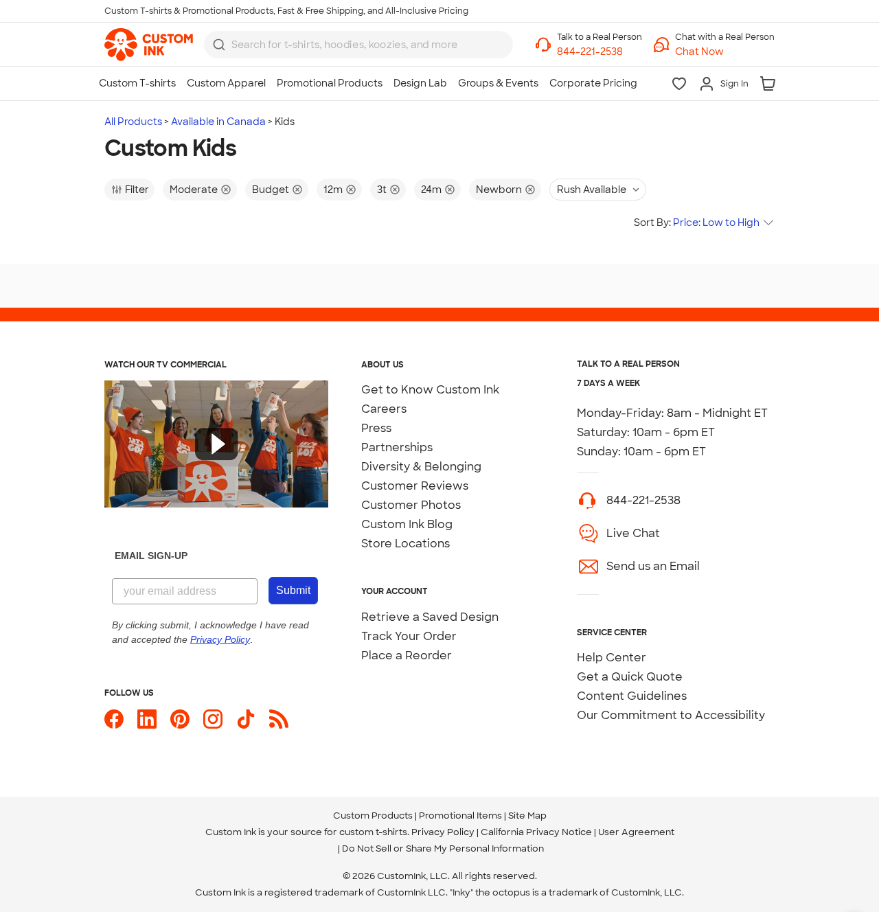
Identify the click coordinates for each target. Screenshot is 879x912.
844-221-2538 (643, 500)
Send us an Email (653, 566)
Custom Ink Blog (407, 524)
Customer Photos (411, 505)
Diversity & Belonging (421, 466)
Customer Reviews (414, 486)
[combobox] (358, 44)
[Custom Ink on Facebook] (114, 719)
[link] (148, 44)
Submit (293, 590)
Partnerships (397, 447)
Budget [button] (270, 189)
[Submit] (219, 44)
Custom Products (373, 815)
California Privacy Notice (536, 832)
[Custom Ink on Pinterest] (180, 719)
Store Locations (405, 543)
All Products (133, 121)
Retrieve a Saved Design (430, 617)
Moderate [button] (194, 189)
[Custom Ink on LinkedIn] (147, 719)
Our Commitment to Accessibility (671, 715)
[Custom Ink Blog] (278, 719)
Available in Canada (218, 121)
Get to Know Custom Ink (430, 390)
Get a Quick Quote (630, 677)
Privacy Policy (443, 832)
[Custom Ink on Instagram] (212, 719)
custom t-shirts (373, 832)
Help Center (611, 657)
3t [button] (382, 189)
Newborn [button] (499, 189)
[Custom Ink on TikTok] (245, 719)
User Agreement (636, 832)
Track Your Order (409, 636)
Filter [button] (137, 189)
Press (376, 428)
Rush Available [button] (591, 189)
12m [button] (333, 189)
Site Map (527, 815)
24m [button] (431, 189)
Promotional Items (460, 815)
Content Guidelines (632, 696)
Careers (384, 409)
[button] (725, 52)
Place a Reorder (406, 655)
